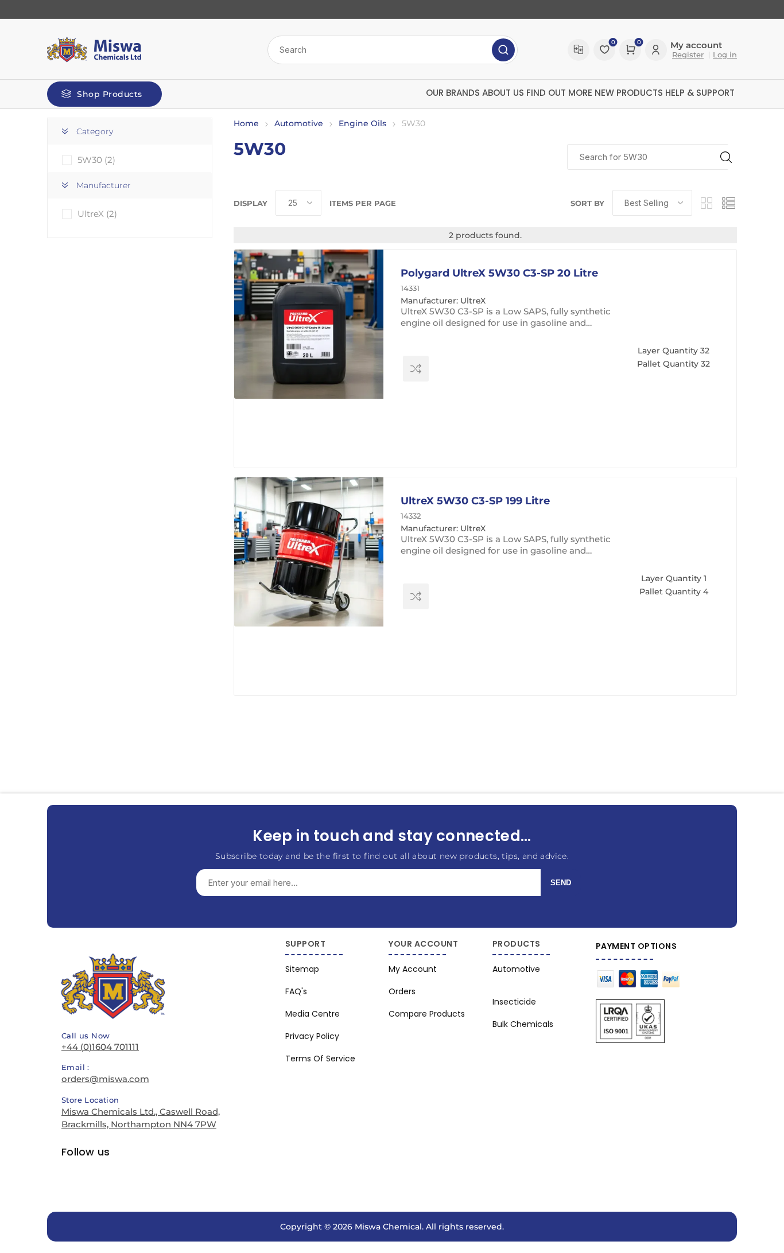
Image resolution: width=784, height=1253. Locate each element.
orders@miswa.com (105, 1078)
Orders (402, 991)
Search (503, 49)
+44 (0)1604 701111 (100, 1046)
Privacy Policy (312, 1036)
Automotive (298, 123)
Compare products (578, 50)
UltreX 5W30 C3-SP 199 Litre (475, 501)
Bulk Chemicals (522, 1024)
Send (560, 882)
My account (413, 969)
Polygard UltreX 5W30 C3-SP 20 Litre (499, 273)
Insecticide (514, 1001)
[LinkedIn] (61, 9)
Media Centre (312, 1013)
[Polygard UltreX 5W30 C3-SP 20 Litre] (308, 324)
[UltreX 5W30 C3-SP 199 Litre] (308, 551)
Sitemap (302, 969)
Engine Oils (362, 123)
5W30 (96, 159)
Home (246, 123)
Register (688, 54)
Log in (725, 54)
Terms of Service (320, 1058)
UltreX (97, 213)
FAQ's (296, 991)
